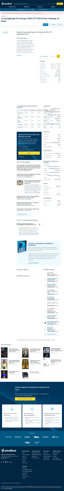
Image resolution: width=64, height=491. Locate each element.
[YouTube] (6, 462)
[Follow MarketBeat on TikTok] (12, 462)
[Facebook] (3, 462)
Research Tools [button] (12, 6)
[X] (1, 462)
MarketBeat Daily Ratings (37, 454)
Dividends (55, 454)
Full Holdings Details (50, 334)
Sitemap (24, 478)
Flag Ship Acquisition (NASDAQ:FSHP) (52, 279)
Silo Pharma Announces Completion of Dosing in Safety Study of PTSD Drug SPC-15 (29, 175)
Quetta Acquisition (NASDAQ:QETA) (52, 284)
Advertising (24, 468)
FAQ (23, 462)
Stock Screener (46, 459)
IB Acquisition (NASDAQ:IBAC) (51, 297)
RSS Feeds (24, 474)
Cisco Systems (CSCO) (33, 234)
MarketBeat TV (35, 456)
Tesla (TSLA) (31, 231)
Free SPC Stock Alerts (44, 9)
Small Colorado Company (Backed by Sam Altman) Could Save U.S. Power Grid (32, 182)
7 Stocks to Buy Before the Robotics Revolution (40, 244)
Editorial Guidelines (26, 454)
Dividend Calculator (47, 456)
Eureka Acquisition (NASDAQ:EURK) (52, 316)
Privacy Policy (25, 473)
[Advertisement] (50, 45)
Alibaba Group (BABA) (34, 233)
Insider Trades (55, 457)
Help (26, 462)
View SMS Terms (21, 156)
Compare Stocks (46, 454)
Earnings (54, 456)
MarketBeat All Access (36, 452)
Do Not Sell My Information (27, 471)
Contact (23, 461)
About (23, 452)
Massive (30, 486)
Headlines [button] (53, 6)
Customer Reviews (35, 457)
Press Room (24, 457)
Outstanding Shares (47, 200)
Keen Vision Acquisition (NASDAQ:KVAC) (51, 328)
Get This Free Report (33, 263)
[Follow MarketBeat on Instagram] (10, 462)
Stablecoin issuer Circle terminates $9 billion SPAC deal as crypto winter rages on (28, 197)
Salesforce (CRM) (22, 234)
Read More (19, 55)
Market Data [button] (26, 6)
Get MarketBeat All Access (25, 398)
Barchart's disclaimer (8, 488)
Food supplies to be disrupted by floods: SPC (28, 209)
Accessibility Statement (27, 469)
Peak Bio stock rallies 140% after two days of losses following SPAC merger (28, 203)
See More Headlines (22, 214)
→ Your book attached (20, 9)
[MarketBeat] (6, 3)
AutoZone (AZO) (25, 233)
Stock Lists (45, 452)
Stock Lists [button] (40, 6)
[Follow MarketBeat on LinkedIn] (8, 462)
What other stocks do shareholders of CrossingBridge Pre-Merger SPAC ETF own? (26, 224)
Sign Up (58, 56)
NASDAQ (58, 116)
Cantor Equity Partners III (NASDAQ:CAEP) (53, 322)
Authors (23, 456)
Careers (23, 459)
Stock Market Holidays (57, 459)
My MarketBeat (46, 457)
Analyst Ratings (56, 452)
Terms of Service (25, 476)
